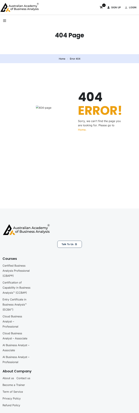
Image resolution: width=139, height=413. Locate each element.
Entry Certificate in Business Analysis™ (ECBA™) (15, 304)
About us (8, 378)
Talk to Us (68, 244)
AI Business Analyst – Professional (16, 359)
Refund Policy (11, 405)
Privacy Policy (12, 398)
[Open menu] (5, 21)
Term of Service (13, 391)
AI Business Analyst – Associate (16, 347)
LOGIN (132, 7)
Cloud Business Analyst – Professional (12, 321)
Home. (82, 129)
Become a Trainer (14, 385)
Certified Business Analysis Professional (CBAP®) (16, 270)
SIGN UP (116, 7)
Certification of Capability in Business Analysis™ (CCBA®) (16, 287)
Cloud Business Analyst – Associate (15, 336)
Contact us (23, 378)
